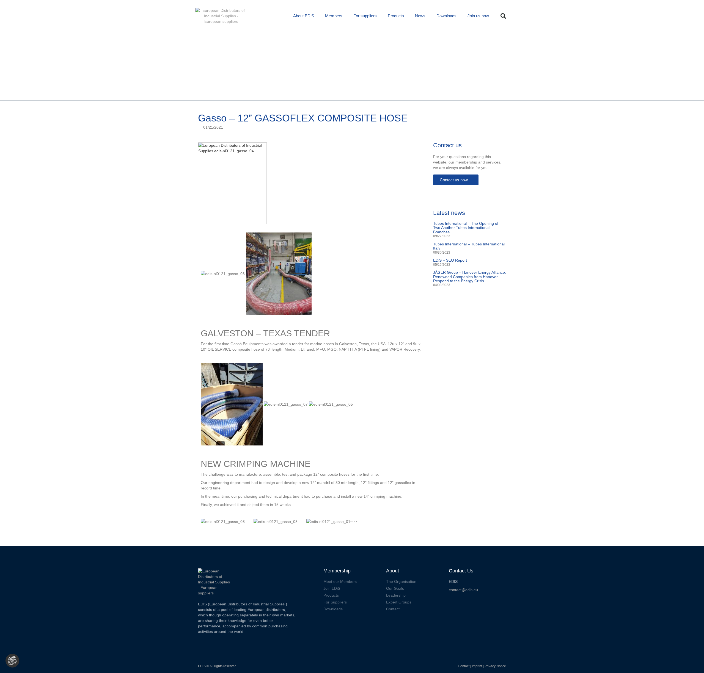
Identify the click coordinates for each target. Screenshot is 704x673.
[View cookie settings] (12, 661)
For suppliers (365, 15)
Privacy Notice (495, 666)
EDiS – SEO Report (450, 260)
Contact (463, 666)
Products (396, 15)
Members (333, 15)
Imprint (477, 666)
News (420, 15)
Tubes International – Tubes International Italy (469, 246)
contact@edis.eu (463, 590)
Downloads (446, 15)
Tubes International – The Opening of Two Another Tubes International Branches (465, 227)
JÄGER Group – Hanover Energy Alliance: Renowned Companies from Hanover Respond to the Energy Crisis (469, 276)
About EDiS (303, 15)
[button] (503, 15)
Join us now (478, 15)
